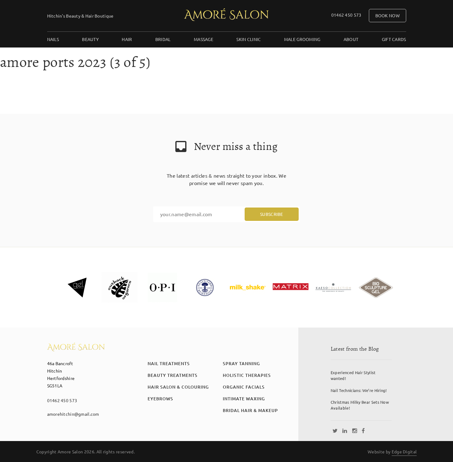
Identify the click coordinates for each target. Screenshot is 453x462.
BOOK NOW (387, 15)
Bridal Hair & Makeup (250, 410)
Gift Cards (394, 39)
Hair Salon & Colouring (178, 387)
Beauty (90, 39)
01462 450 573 (346, 15)
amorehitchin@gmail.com (73, 414)
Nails (53, 39)
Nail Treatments (169, 363)
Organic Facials (244, 387)
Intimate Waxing (244, 399)
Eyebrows (160, 399)
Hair (127, 39)
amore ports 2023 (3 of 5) (75, 62)
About (351, 39)
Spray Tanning (241, 363)
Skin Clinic (248, 39)
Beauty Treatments (173, 375)
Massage (203, 39)
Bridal (163, 39)
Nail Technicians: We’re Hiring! (359, 390)
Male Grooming (302, 39)
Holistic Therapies (247, 375)
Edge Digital (404, 451)
